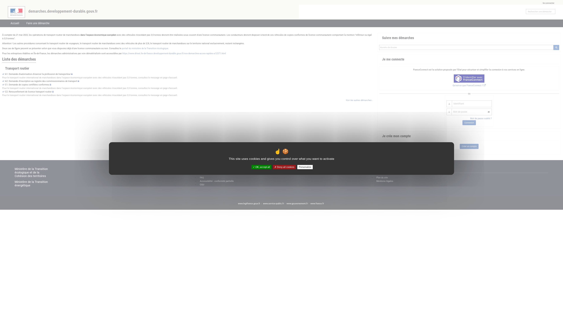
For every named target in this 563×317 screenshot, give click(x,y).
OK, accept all (262, 167)
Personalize (305, 167)
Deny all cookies (285, 167)
